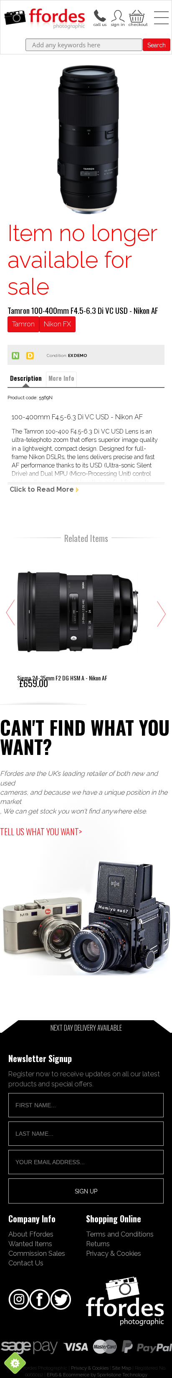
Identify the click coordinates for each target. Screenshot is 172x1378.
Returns (98, 1243)
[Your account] (99, 15)
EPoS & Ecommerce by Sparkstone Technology (97, 1375)
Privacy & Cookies (113, 1253)
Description (26, 378)
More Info (61, 378)
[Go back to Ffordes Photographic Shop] (44, 19)
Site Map (121, 1368)
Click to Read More (42, 489)
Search (156, 45)
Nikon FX (57, 324)
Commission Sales (36, 1253)
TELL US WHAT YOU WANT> (41, 831)
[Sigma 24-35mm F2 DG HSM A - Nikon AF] (77, 619)
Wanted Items (30, 1243)
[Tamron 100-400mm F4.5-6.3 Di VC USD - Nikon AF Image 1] (86, 141)
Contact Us (25, 1263)
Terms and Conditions (120, 1234)
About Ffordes (30, 1234)
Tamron (23, 324)
